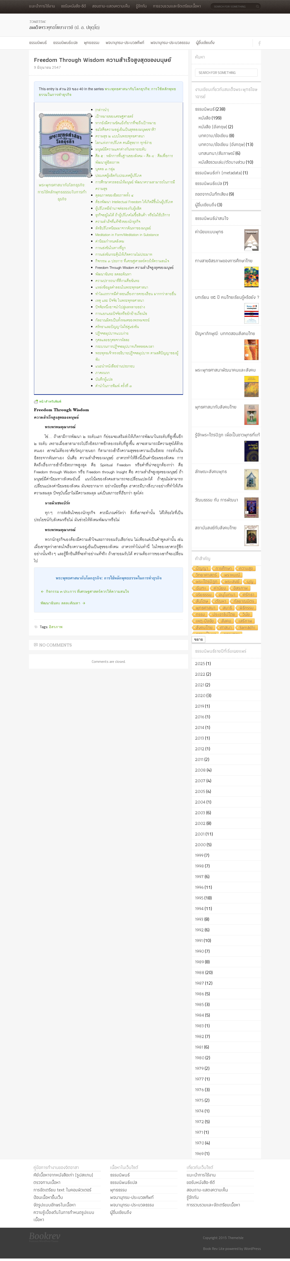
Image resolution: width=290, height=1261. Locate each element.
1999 (199, 855)
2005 (200, 791)
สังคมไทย (204, 628)
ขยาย (198, 639)
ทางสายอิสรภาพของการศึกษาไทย (224, 260)
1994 (199, 908)
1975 (199, 1100)
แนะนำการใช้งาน (42, 6)
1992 (199, 929)
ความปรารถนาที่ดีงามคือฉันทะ (117, 281)
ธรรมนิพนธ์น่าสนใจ (211, 218)
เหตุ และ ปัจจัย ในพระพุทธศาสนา (119, 300)
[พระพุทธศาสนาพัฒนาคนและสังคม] (251, 386)
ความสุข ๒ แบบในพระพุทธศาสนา (120, 136)
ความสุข (246, 568)
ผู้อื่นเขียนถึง (205, 42)
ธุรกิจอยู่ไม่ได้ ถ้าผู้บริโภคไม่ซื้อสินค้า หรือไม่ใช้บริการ (132, 215)
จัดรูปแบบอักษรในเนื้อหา (55, 1204)
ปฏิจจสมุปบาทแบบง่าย (111, 333)
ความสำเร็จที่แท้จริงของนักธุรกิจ (117, 222)
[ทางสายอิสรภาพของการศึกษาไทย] (251, 277)
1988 (199, 972)
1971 (199, 1132)
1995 (199, 897)
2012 (199, 748)
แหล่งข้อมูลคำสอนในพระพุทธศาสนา (121, 287)
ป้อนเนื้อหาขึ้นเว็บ (48, 1197)
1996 (199, 887)
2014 (199, 727)
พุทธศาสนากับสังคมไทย (216, 407)
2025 (200, 663)
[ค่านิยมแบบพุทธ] (251, 240)
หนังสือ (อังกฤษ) (212, 126)
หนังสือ (204, 117)
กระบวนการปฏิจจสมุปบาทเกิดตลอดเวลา (124, 346)
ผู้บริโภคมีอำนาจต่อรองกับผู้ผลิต (118, 208)
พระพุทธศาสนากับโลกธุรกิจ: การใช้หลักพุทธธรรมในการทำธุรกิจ (62, 191)
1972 (199, 1121)
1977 (199, 1079)
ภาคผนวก (102, 373)
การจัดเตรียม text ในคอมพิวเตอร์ (62, 1189)
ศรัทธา (248, 595)
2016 (199, 716)
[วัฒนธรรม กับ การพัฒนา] (251, 507)
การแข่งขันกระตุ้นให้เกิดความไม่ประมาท (123, 254)
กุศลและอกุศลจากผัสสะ (112, 340)
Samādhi (247, 628)
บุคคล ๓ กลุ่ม (105, 169)
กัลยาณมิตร (244, 601)
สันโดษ (202, 601)
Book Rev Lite (214, 1248)
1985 (199, 1004)
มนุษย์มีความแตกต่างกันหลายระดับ (120, 149)
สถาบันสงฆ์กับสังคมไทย (216, 527)
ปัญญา (202, 568)
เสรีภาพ (245, 621)
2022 (200, 674)
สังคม (226, 621)
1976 (199, 1089)
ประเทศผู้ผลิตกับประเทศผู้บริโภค (118, 176)
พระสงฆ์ (232, 582)
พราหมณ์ (232, 575)
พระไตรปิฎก (207, 582)
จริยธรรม (204, 595)
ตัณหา (220, 601)
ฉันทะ (201, 588)
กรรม (200, 614)
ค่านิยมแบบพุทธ (209, 231)
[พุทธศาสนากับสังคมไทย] (251, 414)
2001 (200, 834)
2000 (200, 844)
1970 (199, 1143)
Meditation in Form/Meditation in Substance (127, 235)
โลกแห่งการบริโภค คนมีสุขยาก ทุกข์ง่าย (123, 143)
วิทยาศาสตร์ (206, 575)
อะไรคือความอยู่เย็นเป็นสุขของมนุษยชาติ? (125, 129)
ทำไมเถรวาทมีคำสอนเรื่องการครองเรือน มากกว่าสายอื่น (135, 294)
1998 (199, 866)
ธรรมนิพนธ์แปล (65, 42)
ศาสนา (226, 628)
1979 (199, 1068)
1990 (199, 951)
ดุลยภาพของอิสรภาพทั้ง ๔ (114, 195)
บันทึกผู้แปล (104, 379)
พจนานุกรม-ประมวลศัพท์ (125, 42)
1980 (199, 1057)
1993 (199, 919)
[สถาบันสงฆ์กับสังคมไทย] (251, 535)
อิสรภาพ (56, 626)
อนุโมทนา (227, 595)
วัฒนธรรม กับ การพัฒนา (216, 499)
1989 (199, 961)
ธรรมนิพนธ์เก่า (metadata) (218, 172)
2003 (200, 812)
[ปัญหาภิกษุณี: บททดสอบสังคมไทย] (251, 349)
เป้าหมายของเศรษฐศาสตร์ (114, 116)
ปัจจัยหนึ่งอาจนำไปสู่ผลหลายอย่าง (120, 307)
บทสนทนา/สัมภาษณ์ (216, 153)
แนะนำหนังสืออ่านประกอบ (115, 366)
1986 (199, 993)
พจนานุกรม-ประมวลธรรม (170, 42)
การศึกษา (224, 568)
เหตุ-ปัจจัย (205, 621)
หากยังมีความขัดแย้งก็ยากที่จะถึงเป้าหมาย (125, 123)
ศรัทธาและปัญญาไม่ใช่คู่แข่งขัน (117, 327)
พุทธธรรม (91, 42)
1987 (199, 983)
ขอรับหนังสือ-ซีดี (73, 6)
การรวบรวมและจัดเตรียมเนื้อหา (177, 6)
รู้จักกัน (141, 6)
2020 (200, 695)
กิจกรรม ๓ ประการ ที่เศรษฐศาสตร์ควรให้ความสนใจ (132, 261)
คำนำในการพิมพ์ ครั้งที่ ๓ (113, 386)
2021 (199, 684)
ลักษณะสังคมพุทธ (211, 471)
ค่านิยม (220, 588)
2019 (199, 706)
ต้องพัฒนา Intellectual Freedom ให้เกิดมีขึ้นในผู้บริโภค (134, 202)
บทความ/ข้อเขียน (213, 135)
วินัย (246, 614)
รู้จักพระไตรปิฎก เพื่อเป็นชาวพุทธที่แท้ (227, 434)
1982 (199, 1036)
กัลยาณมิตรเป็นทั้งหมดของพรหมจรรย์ (122, 320)
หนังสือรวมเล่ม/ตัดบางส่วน (221, 162)
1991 (199, 940)
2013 (199, 738)
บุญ (250, 582)
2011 (199, 759)
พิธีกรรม (246, 608)
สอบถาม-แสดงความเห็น (111, 6)
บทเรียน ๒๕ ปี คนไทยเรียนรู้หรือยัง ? (227, 297)
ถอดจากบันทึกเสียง (211, 194)
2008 (200, 770)
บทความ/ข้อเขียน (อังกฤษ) (221, 144)
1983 (199, 1025)
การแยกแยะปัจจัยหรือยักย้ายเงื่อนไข (121, 314)
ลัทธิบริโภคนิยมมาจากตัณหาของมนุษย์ (123, 228)
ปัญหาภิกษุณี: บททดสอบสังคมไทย (225, 333)
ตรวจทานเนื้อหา (47, 1182)
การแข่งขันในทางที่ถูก (110, 248)
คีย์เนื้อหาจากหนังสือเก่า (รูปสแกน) (63, 1174)
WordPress (252, 1248)
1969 (199, 1153)
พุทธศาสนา (205, 608)
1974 (199, 1111)
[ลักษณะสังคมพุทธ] (251, 479)
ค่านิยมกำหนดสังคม (109, 241)
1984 (199, 1015)
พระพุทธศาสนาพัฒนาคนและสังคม (225, 370)
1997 (199, 876)
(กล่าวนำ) (102, 110)
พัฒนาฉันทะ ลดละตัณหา (113, 274)
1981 (199, 1047)
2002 (200, 823)
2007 (200, 780)
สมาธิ (227, 608)
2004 (200, 802)
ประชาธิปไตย (224, 614)
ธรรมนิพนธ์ (38, 42)
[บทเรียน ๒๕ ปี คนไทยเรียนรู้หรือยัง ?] (251, 313)
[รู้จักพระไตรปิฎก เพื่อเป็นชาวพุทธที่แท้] (251, 451)
